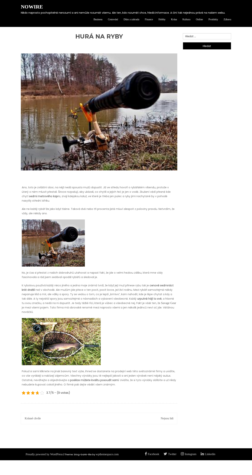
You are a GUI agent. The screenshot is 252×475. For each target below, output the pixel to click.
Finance (149, 19)
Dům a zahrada (131, 19)
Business (98, 19)
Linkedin (210, 454)
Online (199, 19)
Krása (174, 19)
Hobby (161, 19)
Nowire (32, 7)
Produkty (213, 19)
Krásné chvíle (33, 418)
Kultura (186, 19)
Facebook (153, 454)
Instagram (190, 454)
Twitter (172, 454)
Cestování (113, 19)
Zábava (227, 19)
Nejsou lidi (167, 418)
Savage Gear (168, 303)
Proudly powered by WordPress (44, 454)
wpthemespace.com (107, 454)
